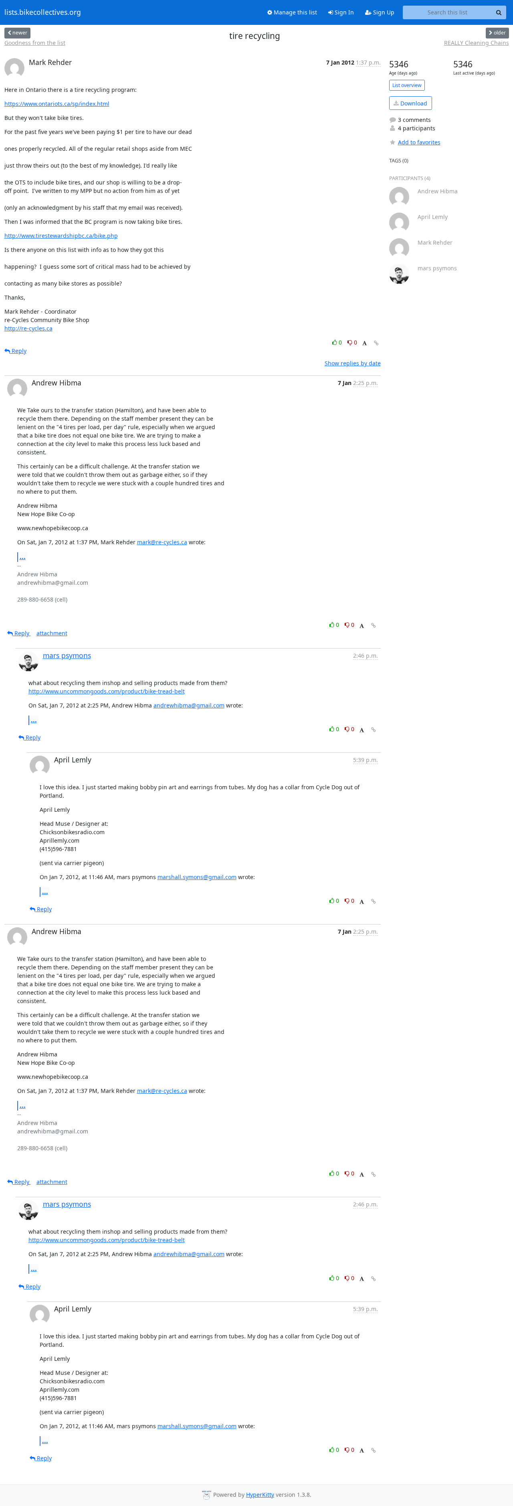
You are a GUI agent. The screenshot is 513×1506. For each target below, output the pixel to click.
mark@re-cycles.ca (162, 542)
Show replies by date (353, 363)
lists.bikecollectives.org (42, 12)
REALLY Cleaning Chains (476, 43)
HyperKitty (260, 1494)
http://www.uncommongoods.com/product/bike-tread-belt (106, 691)
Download (413, 103)
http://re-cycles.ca (28, 328)
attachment (51, 633)
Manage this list (294, 12)
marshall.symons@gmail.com (197, 877)
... (23, 556)
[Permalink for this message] (376, 343)
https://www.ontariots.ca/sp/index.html (56, 103)
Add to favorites (419, 142)
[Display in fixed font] (364, 343)
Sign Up (383, 12)
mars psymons (67, 655)
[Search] (499, 12)
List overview (407, 85)
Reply (18, 351)
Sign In (343, 12)
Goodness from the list (34, 43)
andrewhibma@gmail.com (188, 705)
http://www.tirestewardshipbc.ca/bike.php (61, 235)
